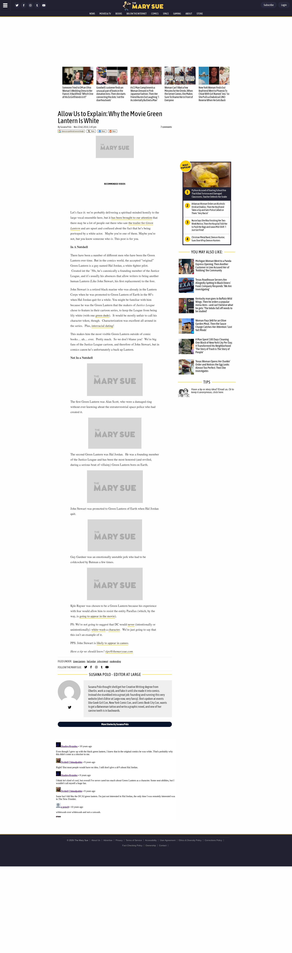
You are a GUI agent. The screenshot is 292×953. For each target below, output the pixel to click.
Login (284, 5)
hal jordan (91, 661)
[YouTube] (44, 7)
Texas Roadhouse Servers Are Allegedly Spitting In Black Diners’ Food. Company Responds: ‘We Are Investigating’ (213, 284)
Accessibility (151, 840)
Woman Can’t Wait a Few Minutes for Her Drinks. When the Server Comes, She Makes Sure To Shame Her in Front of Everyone (179, 94)
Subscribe (269, 5)
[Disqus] (115, 779)
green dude (102, 315)
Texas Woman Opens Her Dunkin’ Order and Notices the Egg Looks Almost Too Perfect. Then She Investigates (212, 366)
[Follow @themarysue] (17, 7)
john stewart (102, 661)
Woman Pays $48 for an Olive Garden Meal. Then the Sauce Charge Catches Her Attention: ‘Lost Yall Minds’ (213, 325)
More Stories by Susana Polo (115, 724)
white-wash (98, 629)
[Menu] (5, 5)
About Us (95, 840)
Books (118, 13)
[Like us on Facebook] (23, 7)
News (92, 13)
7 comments (166, 127)
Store (200, 13)
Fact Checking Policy (132, 845)
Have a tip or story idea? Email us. (209, 389)
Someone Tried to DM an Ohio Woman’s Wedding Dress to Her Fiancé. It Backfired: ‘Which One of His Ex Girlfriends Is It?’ (77, 92)
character (114, 629)
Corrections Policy (213, 840)
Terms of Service (134, 840)
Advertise (107, 840)
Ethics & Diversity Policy (190, 840)
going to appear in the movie (97, 616)
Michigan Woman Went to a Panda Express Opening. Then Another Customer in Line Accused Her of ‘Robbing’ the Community (213, 265)
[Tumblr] (37, 7)
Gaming (177, 13)
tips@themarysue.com (119, 651)
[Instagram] (30, 7)
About (189, 13)
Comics (154, 13)
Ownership (151, 845)
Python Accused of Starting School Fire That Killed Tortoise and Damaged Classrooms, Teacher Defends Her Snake (209, 193)
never (131, 624)
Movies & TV (105, 13)
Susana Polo (65, 127)
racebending (115, 661)
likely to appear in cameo (112, 643)
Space (166, 13)
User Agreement (168, 840)
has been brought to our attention (131, 217)
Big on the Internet (137, 13)
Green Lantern (79, 661)
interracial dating (102, 326)
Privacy (119, 840)
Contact (163, 845)
